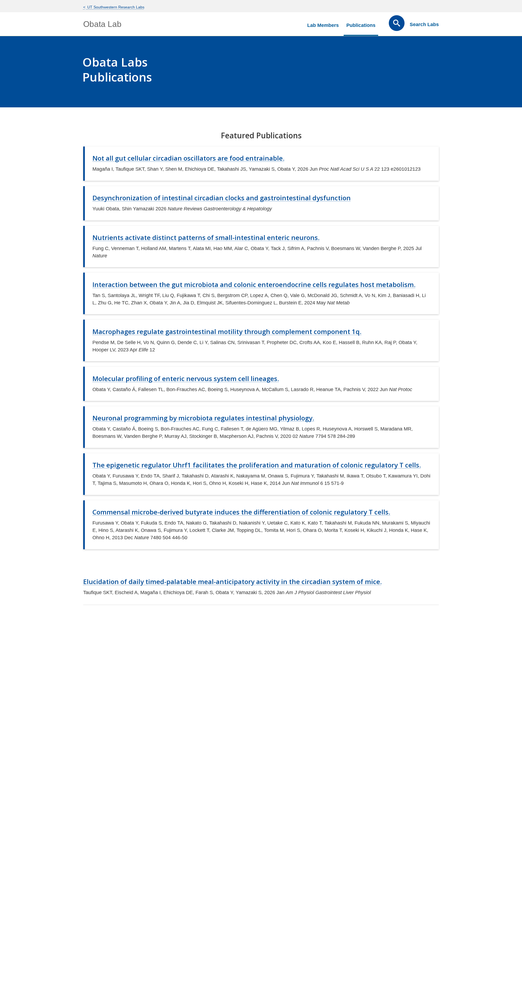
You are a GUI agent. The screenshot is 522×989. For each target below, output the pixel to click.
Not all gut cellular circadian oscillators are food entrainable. (188, 158)
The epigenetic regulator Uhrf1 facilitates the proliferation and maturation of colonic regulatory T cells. (256, 464)
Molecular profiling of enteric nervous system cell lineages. (185, 378)
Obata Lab (102, 24)
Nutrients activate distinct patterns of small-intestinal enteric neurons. (205, 237)
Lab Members (323, 25)
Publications (360, 25)
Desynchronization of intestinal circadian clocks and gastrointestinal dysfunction (221, 197)
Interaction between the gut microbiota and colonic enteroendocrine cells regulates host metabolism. (253, 284)
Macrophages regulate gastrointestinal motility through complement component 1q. (226, 331)
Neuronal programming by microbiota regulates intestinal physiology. (203, 417)
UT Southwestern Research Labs (115, 7)
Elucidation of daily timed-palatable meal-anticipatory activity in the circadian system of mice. (232, 581)
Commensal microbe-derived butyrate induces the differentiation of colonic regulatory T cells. (241, 511)
